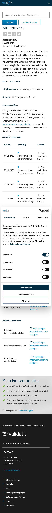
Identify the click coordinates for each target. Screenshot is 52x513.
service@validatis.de (12, 470)
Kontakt (9, 484)
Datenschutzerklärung (20, 244)
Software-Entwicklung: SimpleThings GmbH (15, 443)
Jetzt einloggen (26, 410)
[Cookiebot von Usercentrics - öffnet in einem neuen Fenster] (38, 210)
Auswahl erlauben (26, 294)
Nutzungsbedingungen (15, 492)
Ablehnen (26, 301)
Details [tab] (26, 217)
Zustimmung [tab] (9, 217)
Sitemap (9, 501)
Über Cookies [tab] (42, 217)
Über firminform (13, 480)
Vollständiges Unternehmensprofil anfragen (39, 306)
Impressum (10, 505)
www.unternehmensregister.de (16, 124)
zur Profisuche (29, 22)
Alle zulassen (26, 287)
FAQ (7, 488)
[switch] (45, 262)
